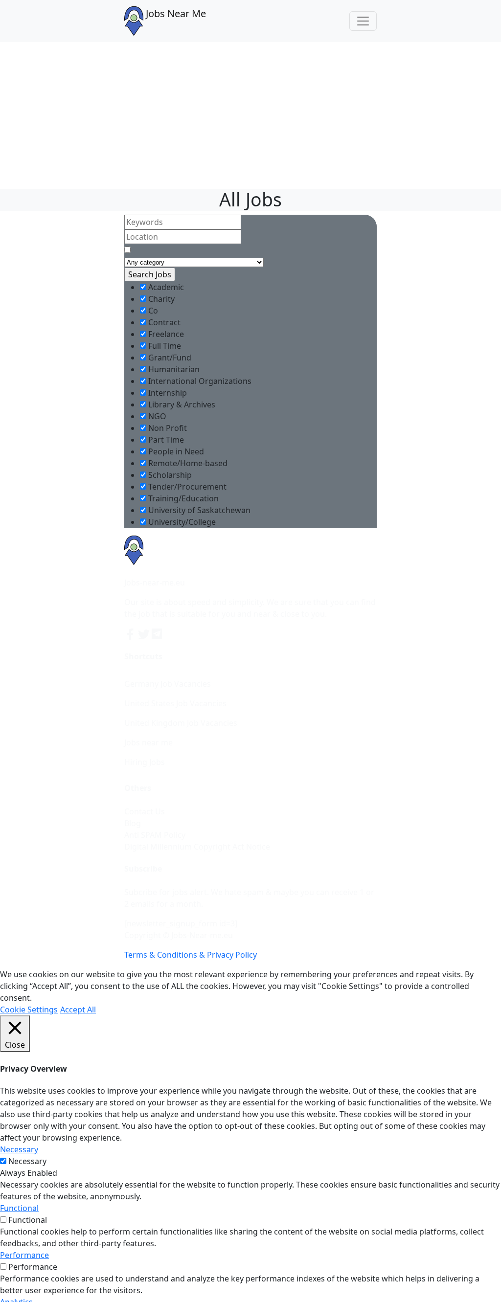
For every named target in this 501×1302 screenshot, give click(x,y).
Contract (163, 322)
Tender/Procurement (186, 486)
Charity (160, 298)
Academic (165, 287)
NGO (156, 416)
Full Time (163, 345)
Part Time (165, 439)
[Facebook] (131, 633)
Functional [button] (19, 1208)
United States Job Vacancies (175, 703)
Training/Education (182, 498)
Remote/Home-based (187, 463)
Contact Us (144, 811)
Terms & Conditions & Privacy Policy (190, 954)
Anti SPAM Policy (154, 835)
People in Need (175, 451)
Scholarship (169, 475)
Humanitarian (173, 369)
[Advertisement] (250, 115)
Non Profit (166, 428)
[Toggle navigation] (363, 21)
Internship (166, 392)
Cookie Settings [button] (29, 1009)
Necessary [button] (19, 1149)
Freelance (165, 334)
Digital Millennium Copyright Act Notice (197, 846)
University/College (181, 521)
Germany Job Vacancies (167, 683)
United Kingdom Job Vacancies (180, 723)
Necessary (27, 1161)
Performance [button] (24, 1255)
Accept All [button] (78, 1009)
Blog (132, 823)
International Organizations (198, 381)
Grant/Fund (168, 357)
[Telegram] (157, 633)
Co (152, 310)
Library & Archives (180, 404)
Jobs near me (148, 742)
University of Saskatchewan (198, 510)
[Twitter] (145, 633)
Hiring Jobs (144, 762)
